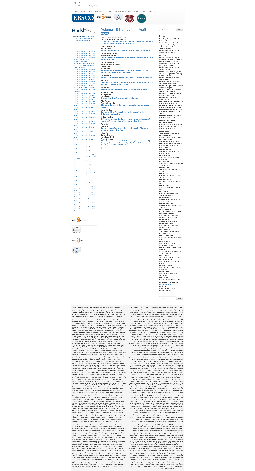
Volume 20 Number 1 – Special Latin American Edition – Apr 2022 (84, 86)
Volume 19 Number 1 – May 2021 (84, 95)
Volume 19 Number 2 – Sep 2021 (84, 93)
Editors (83, 11)
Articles (105, 148)
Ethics (136, 11)
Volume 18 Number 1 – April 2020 (84, 99)
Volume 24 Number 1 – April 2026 (84, 51)
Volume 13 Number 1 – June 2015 (84, 155)
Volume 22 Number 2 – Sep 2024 (84, 71)
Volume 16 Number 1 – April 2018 (84, 121)
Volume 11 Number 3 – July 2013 (84, 173)
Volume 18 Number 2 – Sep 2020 (84, 101)
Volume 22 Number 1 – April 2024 (84, 73)
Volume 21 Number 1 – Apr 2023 (84, 79)
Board (90, 11)
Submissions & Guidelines (123, 11)
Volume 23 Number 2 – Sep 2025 (84, 55)
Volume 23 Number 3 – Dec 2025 (84, 53)
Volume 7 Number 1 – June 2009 (84, 207)
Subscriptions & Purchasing (103, 11)
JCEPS (76, 2)
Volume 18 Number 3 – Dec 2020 (84, 97)
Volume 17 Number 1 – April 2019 (84, 111)
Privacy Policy (153, 11)
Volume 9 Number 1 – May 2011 (84, 193)
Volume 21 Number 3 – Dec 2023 (84, 75)
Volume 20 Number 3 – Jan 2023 (84, 81)
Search (179, 29)
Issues (110, 148)
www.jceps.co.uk (165, 284)
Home (76, 11)
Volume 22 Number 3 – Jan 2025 (84, 69)
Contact (143, 11)
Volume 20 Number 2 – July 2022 (84, 83)
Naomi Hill (126, 37)
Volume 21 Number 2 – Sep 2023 (84, 77)
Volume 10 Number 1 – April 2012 (84, 187)
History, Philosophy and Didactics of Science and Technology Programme (84, 39)
